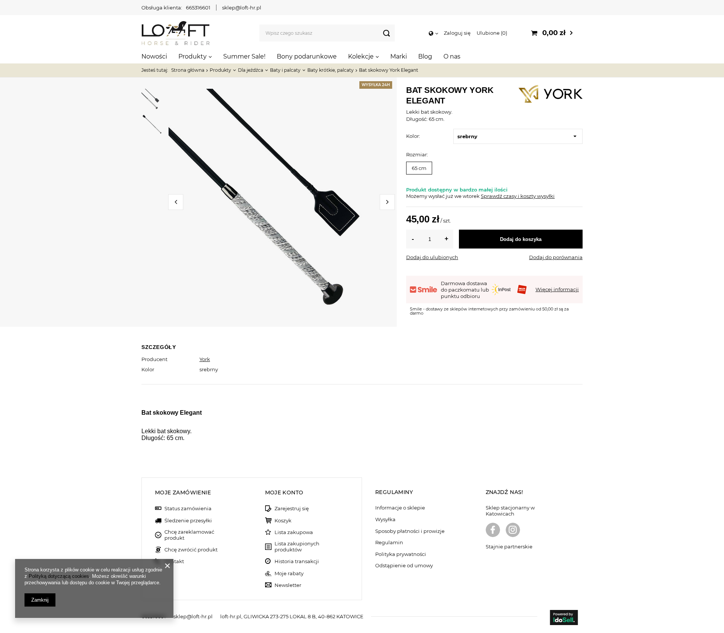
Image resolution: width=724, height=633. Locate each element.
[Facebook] (493, 531)
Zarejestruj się (292, 508)
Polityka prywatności (400, 554)
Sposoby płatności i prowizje (410, 531)
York (204, 359)
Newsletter (288, 585)
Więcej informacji (557, 289)
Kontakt (174, 561)
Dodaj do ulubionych (432, 257)
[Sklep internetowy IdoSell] (564, 618)
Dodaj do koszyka (520, 239)
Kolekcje (361, 56)
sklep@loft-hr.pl (241, 8)
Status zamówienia (188, 508)
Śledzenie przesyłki (188, 520)
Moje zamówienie (183, 492)
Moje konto (284, 492)
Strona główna (187, 70)
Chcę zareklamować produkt (189, 535)
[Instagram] (513, 531)
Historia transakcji (297, 561)
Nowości (154, 56)
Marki (398, 56)
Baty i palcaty (285, 70)
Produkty (192, 56)
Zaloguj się (457, 33)
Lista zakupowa (294, 532)
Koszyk (283, 520)
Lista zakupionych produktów (297, 547)
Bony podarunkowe (307, 56)
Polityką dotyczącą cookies (59, 576)
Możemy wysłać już (429, 196)
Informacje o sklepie (400, 508)
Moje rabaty (289, 573)
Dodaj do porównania (556, 257)
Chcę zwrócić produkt (191, 550)
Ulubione (491, 33)
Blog (425, 56)
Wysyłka (385, 519)
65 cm (419, 168)
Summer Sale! (244, 56)
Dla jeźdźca (250, 70)
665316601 (198, 8)
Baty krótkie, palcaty (330, 70)
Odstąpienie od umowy (404, 565)
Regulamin (389, 542)
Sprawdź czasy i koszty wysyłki (518, 196)
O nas (451, 56)
